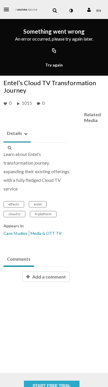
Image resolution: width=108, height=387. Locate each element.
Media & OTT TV (46, 233)
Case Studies (15, 233)
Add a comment (48, 276)
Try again (54, 64)
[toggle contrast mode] (71, 10)
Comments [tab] (19, 259)
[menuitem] (55, 10)
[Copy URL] (54, 51)
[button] (8, 9)
